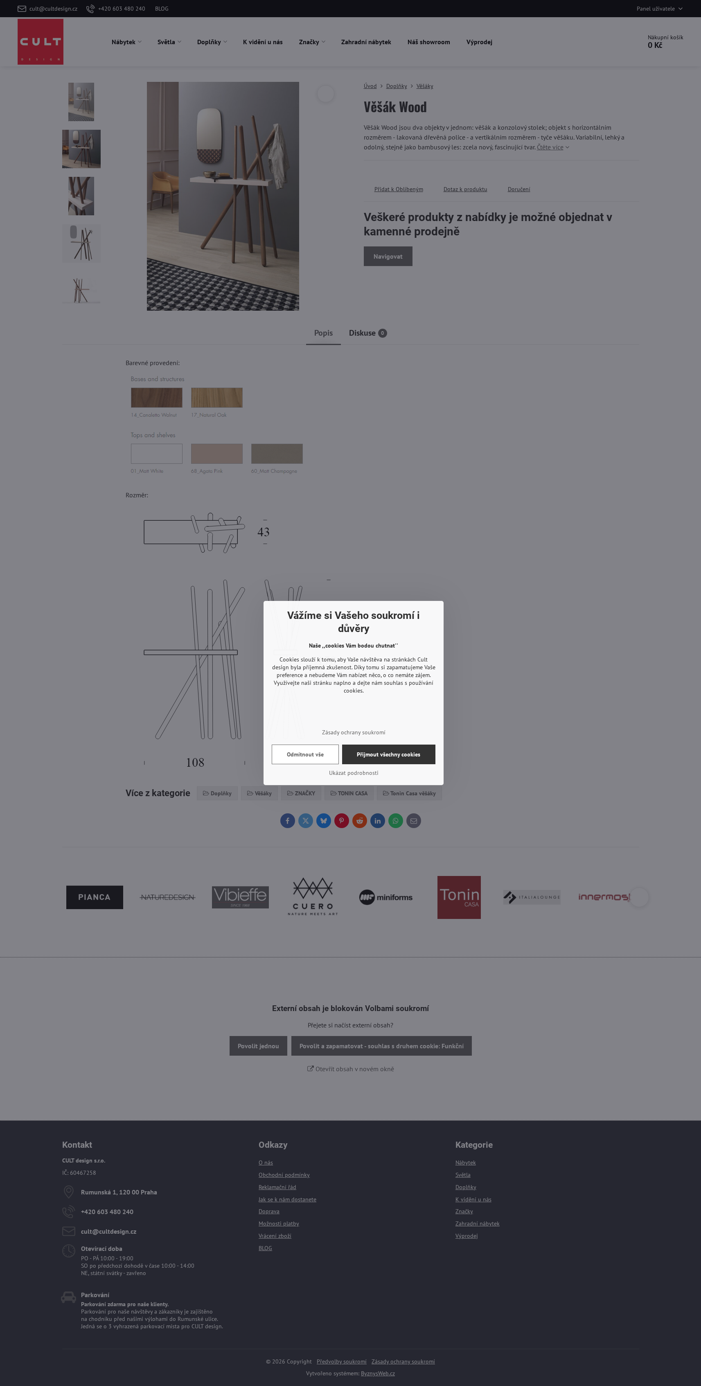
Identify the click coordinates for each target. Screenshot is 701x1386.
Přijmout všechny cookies (388, 754)
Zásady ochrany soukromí (353, 732)
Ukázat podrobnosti (354, 773)
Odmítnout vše (305, 754)
